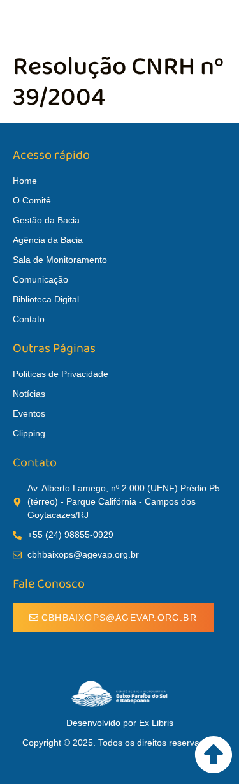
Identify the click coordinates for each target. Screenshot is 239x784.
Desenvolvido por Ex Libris (119, 723)
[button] (222, 23)
